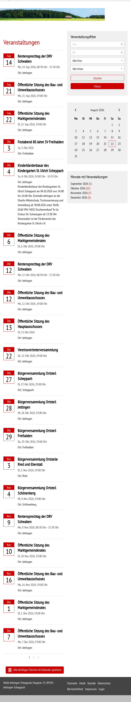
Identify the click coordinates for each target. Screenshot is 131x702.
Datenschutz (104, 683)
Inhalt (82, 683)
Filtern (97, 86)
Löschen (97, 78)
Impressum (91, 689)
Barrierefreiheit (75, 689)
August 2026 (97, 110)
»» (115, 110)
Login (102, 689)
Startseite (72, 683)
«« (80, 110)
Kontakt (92, 683)
